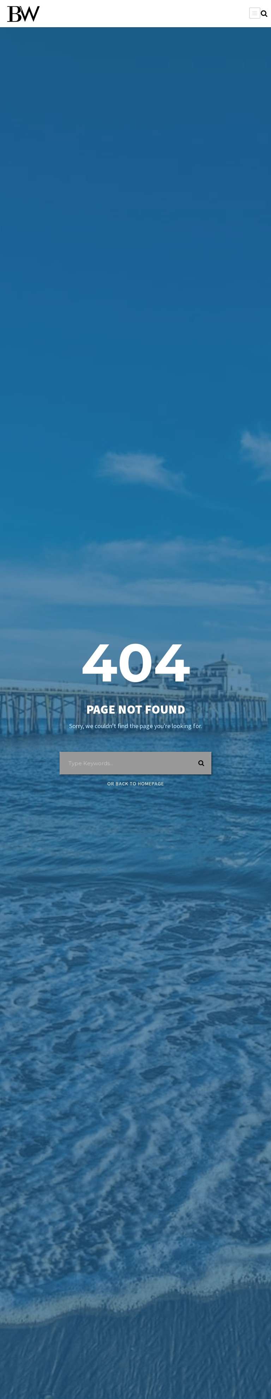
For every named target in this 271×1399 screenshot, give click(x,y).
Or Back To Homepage (135, 783)
